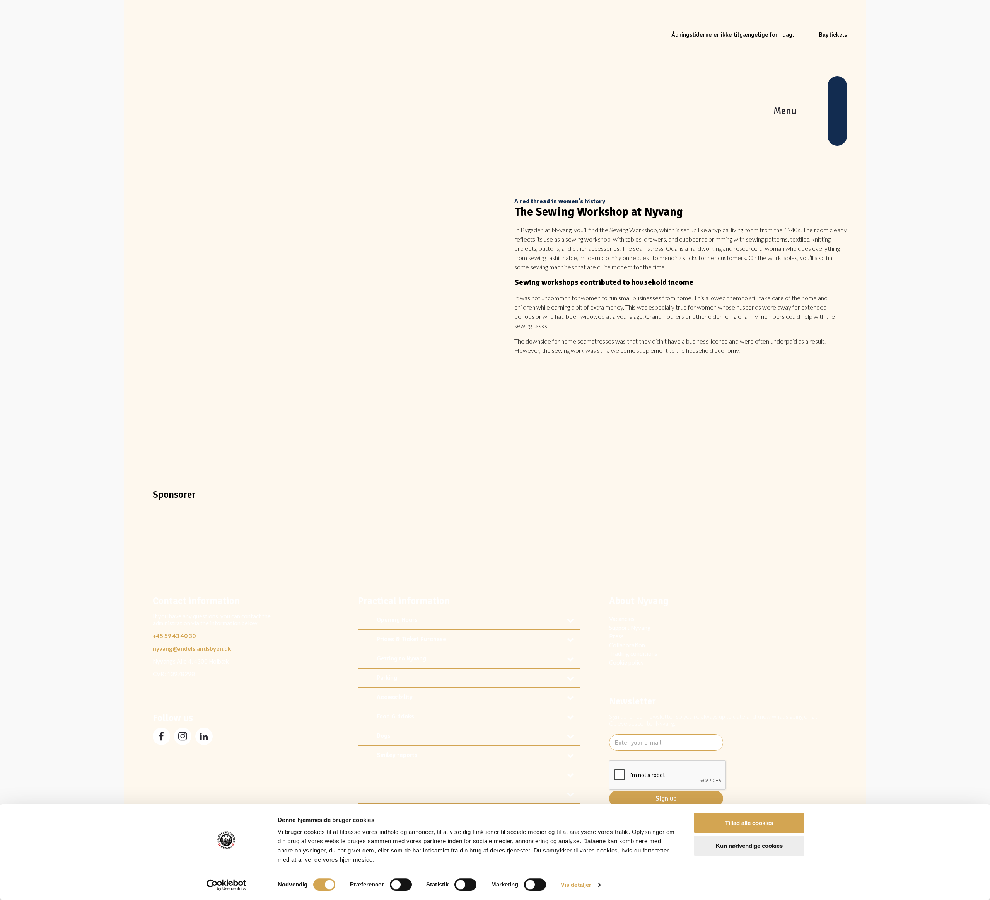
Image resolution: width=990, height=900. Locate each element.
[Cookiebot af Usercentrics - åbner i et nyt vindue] (226, 885)
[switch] (401, 884)
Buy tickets (833, 34)
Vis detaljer (576, 884)
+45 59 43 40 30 (174, 635)
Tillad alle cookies (749, 823)
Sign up (666, 799)
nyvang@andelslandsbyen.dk (192, 648)
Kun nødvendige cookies (749, 845)
